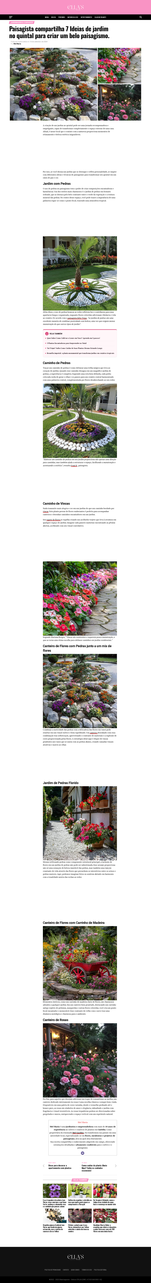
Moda (47, 17)
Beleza (53, 17)
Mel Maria (17, 44)
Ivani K (74, 465)
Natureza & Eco (73, 17)
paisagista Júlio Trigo (77, 318)
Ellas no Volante (100, 17)
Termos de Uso (87, 1270)
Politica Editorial (100, 1270)
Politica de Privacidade (53, 1270)
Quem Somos (75, 1270)
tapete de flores (54, 519)
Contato (66, 1270)
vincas (45, 511)
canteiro (93, 732)
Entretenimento (86, 17)
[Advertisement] (80, 153)
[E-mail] (82, 1153)
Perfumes (61, 17)
